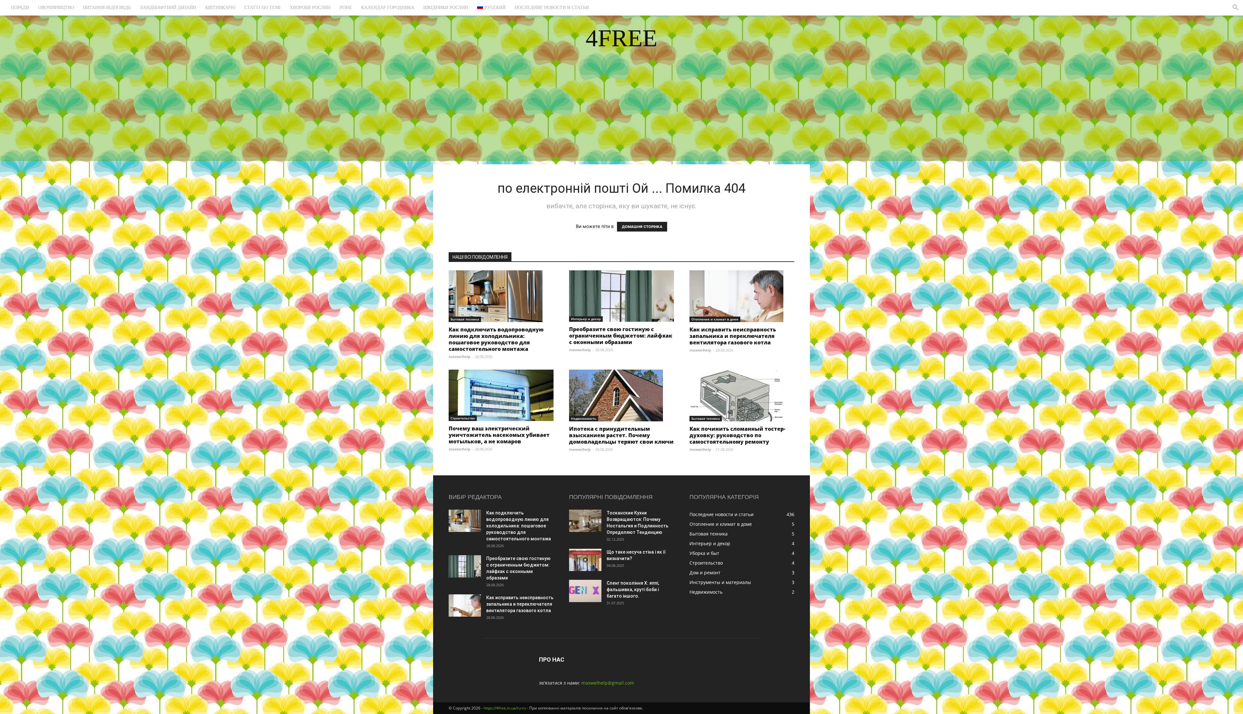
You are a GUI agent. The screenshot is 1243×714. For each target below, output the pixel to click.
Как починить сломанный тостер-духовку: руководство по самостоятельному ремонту (737, 435)
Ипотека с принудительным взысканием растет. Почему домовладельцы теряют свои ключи (621, 435)
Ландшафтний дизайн (168, 7)
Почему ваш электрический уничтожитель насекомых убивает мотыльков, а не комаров (499, 435)
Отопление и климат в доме (714, 319)
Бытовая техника (465, 319)
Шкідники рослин (445, 7)
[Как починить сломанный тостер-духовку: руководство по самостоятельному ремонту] (741, 395)
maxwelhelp (459, 356)
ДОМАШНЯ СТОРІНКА (642, 226)
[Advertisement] (621, 115)
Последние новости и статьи (552, 7)
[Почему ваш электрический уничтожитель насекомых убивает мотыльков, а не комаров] (501, 395)
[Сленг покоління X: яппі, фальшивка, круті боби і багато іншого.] (585, 591)
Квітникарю (220, 7)
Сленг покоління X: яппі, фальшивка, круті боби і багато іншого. (633, 589)
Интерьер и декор (586, 319)
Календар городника (387, 7)
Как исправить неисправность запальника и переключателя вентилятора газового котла (732, 336)
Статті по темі (262, 7)
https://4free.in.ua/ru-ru (505, 708)
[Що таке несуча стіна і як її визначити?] (585, 560)
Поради (20, 7)
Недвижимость (583, 418)
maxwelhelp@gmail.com (607, 683)
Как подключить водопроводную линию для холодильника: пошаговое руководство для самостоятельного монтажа (496, 339)
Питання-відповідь (107, 7)
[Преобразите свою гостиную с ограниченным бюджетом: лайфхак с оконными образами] (621, 296)
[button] (1235, 8)
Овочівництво (56, 7)
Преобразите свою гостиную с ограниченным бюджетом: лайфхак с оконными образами (620, 336)
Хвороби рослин (310, 7)
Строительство (463, 418)
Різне (346, 7)
